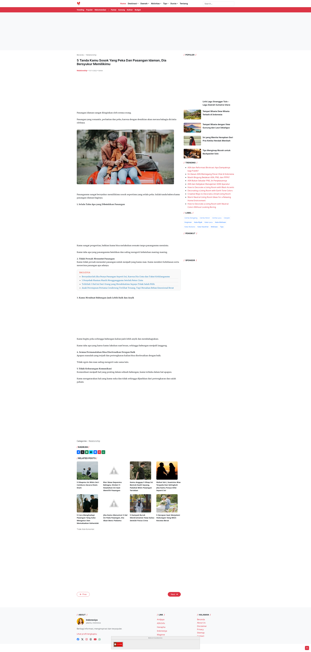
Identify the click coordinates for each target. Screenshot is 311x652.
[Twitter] (82, 452)
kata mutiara (190, 227)
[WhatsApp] (103, 452)
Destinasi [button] (132, 3)
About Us (201, 622)
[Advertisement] (155, 31)
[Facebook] (78, 452)
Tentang (184, 3)
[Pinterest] (99, 452)
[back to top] (307, 648)
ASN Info (161, 623)
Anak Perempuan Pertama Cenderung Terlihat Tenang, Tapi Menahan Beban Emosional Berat (128, 288)
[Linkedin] (95, 452)
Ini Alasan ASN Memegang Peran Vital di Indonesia (211, 174)
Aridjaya (160, 619)
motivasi (214, 227)
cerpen (227, 218)
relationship (82, 70)
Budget (138, 10)
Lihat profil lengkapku (87, 634)
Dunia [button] (173, 3)
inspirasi (188, 222)
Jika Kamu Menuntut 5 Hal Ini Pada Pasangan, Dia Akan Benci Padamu (115, 518)
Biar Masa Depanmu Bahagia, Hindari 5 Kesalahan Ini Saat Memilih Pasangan (112, 486)
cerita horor (205, 218)
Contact (200, 636)
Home (123, 3)
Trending (80, 10)
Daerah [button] (144, 3)
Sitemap (201, 632)
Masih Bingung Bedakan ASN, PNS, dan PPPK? (209, 177)
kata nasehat (203, 227)
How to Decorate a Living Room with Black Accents (211, 187)
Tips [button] (165, 3)
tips (222, 227)
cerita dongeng (191, 218)
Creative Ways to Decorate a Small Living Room (209, 194)
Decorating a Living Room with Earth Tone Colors (210, 190)
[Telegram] (91, 452)
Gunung (121, 10)
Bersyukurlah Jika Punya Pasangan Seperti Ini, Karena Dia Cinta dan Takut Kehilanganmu (126, 276)
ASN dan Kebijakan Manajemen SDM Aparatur (209, 184)
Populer (89, 10)
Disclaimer (202, 626)
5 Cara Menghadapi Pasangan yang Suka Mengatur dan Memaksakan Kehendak (88, 519)
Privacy (200, 629)
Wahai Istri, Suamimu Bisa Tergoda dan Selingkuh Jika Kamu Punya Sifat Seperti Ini (168, 486)
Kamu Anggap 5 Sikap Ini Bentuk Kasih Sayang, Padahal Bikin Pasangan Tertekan (141, 486)
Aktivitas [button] (155, 3)
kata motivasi (220, 222)
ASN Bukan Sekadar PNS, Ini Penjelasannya (207, 180)
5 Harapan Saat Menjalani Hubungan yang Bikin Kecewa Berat (168, 518)
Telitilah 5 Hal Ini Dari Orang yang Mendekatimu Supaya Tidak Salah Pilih (118, 284)
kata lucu (209, 222)
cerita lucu (216, 218)
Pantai (113, 10)
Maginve (161, 634)
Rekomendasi (100, 10)
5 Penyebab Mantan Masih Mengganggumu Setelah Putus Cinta (112, 280)
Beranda (201, 619)
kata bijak (198, 222)
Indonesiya (162, 631)
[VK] (87, 452)
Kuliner (130, 10)
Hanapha (161, 627)
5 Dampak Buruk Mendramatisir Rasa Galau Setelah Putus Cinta (142, 518)
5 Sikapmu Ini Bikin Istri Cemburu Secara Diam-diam (88, 485)
